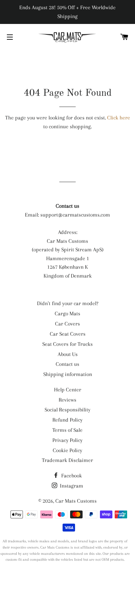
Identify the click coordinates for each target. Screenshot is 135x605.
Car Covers (67, 324)
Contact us (67, 364)
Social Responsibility (67, 410)
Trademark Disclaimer (67, 460)
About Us (68, 354)
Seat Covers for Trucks (67, 344)
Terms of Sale (67, 430)
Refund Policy (67, 420)
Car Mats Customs (76, 501)
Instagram (71, 486)
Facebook (71, 475)
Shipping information (67, 374)
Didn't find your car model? (67, 303)
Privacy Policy (67, 440)
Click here (118, 118)
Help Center (67, 389)
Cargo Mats (67, 313)
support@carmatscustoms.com (75, 215)
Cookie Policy (67, 450)
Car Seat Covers (68, 334)
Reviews (67, 400)
